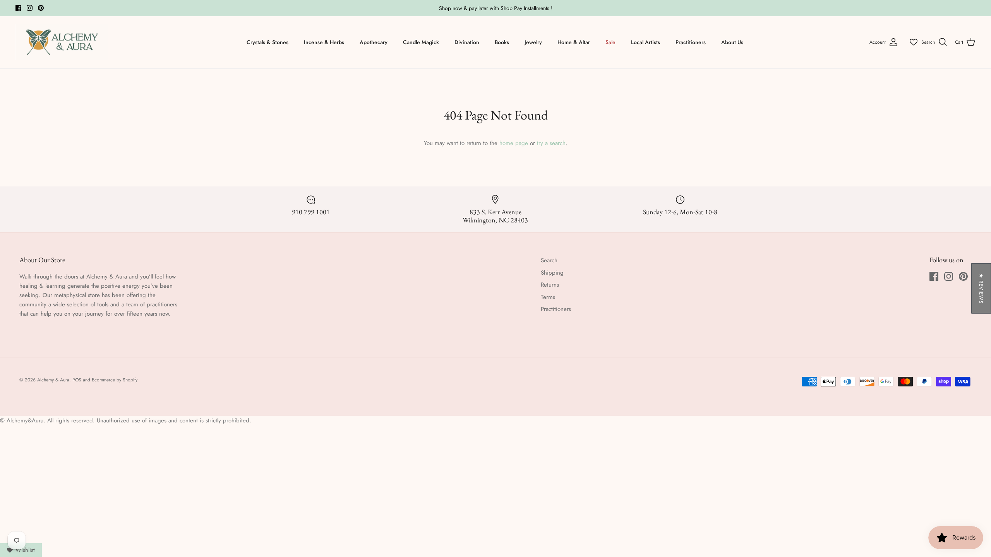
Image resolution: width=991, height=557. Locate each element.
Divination (466, 42)
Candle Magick (421, 42)
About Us (732, 42)
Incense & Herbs (324, 42)
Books (502, 42)
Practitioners (691, 42)
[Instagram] (30, 8)
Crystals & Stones (267, 42)
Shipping (552, 272)
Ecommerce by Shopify (114, 379)
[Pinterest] (41, 8)
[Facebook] (18, 8)
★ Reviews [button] (981, 288)
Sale (610, 42)
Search (549, 260)
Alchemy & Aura (53, 379)
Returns (550, 284)
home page (513, 143)
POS (76, 379)
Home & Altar (573, 42)
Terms (548, 297)
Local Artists (645, 42)
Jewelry (533, 42)
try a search (551, 143)
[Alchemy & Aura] (61, 42)
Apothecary (373, 42)
